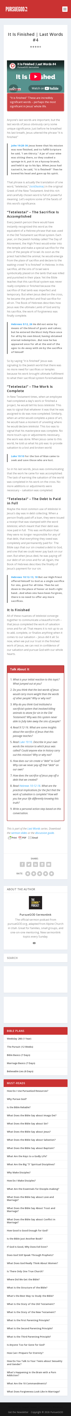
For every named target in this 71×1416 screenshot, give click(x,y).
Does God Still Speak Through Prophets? (30, 1255)
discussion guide (44, 833)
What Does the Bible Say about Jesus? (29, 1131)
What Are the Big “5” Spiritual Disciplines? (31, 1164)
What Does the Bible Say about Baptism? (30, 1148)
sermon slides (19, 833)
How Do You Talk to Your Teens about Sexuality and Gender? (34, 1362)
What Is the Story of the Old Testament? (31, 1304)
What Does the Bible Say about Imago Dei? (31, 1115)
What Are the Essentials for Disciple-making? (33, 1188)
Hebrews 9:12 (19, 324)
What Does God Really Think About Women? (32, 1263)
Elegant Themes (29, 1407)
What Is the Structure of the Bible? (27, 1287)
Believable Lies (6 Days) (20, 1071)
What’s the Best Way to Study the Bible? (30, 1295)
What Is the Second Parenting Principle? (30, 1328)
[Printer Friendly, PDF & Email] (23, 837)
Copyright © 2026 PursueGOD (47, 1412)
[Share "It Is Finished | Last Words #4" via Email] (48, 864)
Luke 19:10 (17, 456)
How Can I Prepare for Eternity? (25, 1352)
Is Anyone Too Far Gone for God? (26, 1344)
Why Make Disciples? (19, 1172)
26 (30, 324)
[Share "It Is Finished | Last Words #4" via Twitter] (29, 864)
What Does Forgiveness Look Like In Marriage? (33, 1391)
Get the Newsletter (18, 1412)
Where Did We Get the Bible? (23, 1279)
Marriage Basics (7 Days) (21, 1063)
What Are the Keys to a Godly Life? (27, 1156)
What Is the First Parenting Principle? (28, 1320)
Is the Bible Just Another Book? (25, 1238)
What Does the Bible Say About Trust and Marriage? (31, 1210)
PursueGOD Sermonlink (35, 914)
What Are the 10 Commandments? (27, 1383)
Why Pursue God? (17, 1099)
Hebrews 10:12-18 (29, 786)
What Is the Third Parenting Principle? (29, 1336)
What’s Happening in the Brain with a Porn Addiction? (31, 1374)
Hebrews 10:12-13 (22, 577)
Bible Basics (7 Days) (18, 1055)
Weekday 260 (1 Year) (19, 1038)
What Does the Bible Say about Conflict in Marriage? (31, 1221)
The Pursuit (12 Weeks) (20, 1046)
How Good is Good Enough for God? (27, 1230)
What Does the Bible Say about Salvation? (31, 1139)
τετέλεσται (37, 186)
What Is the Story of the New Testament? (31, 1312)
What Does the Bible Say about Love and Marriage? (30, 1198)
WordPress (58, 1407)
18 (36, 577)
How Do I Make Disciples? (21, 1180)
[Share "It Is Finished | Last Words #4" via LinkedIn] (35, 864)
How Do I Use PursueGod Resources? (27, 1090)
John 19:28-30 (19, 145)
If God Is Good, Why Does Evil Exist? (27, 1246)
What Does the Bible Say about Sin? (27, 1123)
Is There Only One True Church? (25, 1271)
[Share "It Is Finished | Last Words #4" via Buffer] (42, 864)
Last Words (33, 828)
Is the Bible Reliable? (19, 1107)
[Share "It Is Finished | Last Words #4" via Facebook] (22, 864)
